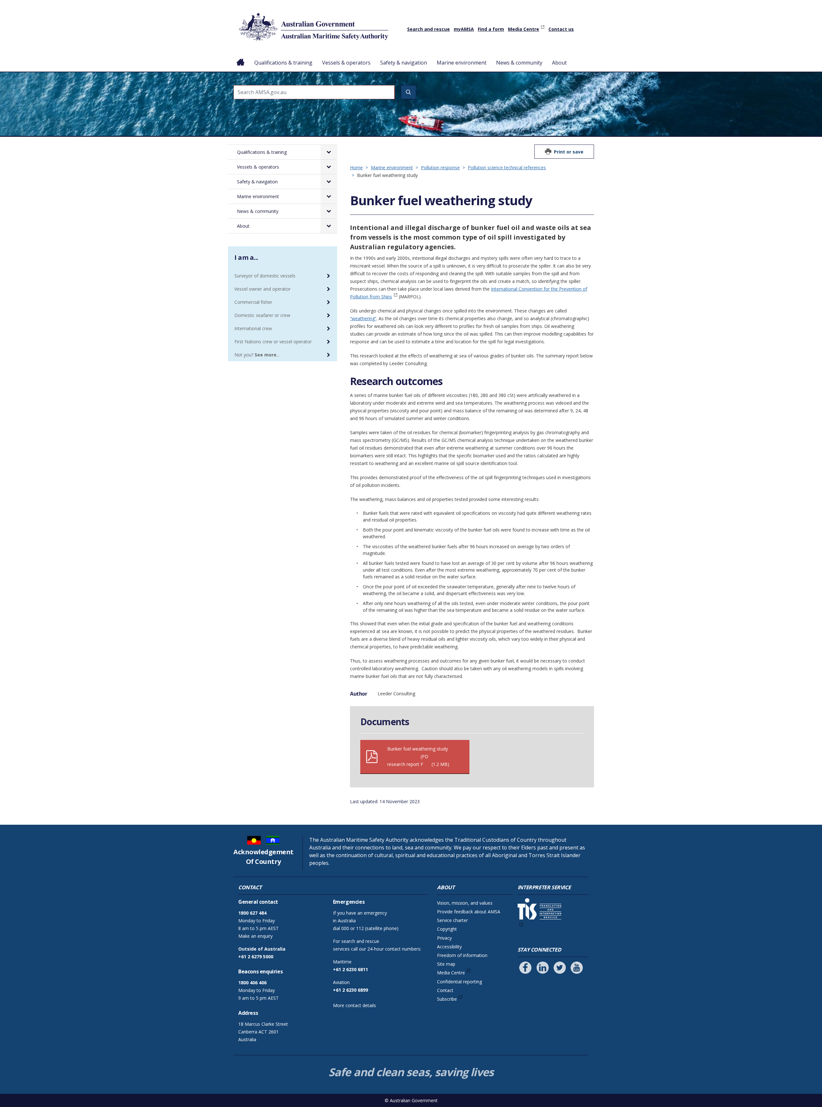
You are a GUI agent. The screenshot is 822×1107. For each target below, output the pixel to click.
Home (240, 57)
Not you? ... (256, 355)
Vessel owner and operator (262, 289)
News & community (519, 62)
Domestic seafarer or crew (262, 315)
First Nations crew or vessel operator (273, 341)
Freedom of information (462, 955)
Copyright (447, 929)
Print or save (568, 152)
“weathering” (363, 318)
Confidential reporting (459, 982)
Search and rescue (428, 29)
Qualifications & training (283, 62)
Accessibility (449, 947)
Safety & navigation (403, 62)
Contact (445, 990)
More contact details (354, 1005)
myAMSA (464, 29)
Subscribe (447, 999)
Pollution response (440, 167)
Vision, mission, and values (465, 903)
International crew (253, 328)
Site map (446, 964)
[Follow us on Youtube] (577, 968)
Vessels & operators (346, 62)
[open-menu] (328, 152)
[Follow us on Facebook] (525, 968)
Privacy (444, 938)
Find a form (491, 29)
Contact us (561, 29)
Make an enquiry (255, 936)
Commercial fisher (253, 302)
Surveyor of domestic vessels (264, 276)
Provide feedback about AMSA (468, 912)
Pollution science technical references (507, 167)
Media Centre (523, 29)
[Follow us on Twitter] (560, 968)
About (559, 62)
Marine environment (461, 62)
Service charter (452, 920)
